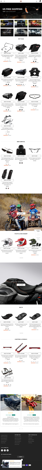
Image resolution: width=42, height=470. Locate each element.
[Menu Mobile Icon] (1, 1)
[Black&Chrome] (7, 60)
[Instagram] (5, 450)
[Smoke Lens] (7, 361)
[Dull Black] (33, 108)
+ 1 (25, 84)
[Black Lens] (22, 360)
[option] (7, 245)
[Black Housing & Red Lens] (31, 361)
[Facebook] (2, 450)
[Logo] (21, 1)
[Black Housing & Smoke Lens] (8, 385)
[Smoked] (6, 164)
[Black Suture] (8, 329)
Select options (7, 53)
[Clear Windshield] (36, 85)
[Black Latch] (36, 61)
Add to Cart (21, 53)
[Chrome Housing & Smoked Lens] (38, 361)
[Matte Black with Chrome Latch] (21, 84)
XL (8, 246)
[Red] (8, 164)
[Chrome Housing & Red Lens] (36, 361)
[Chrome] (36, 108)
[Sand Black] (9, 60)
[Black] (5, 60)
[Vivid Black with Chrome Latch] (19, 84)
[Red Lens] (5, 361)
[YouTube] (8, 450)
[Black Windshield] (33, 85)
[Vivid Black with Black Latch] (17, 84)
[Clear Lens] (9, 361)
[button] (20, 428)
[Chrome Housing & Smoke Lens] (10, 385)
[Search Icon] (4, 1)
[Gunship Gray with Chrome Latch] (23, 84)
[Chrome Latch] (33, 61)
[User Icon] (36, 1)
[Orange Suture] (6, 329)
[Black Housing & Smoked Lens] (33, 361)
